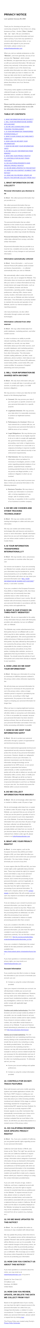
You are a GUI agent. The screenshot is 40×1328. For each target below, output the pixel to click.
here (22, 1317)
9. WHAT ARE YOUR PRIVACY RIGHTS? (17, 156)
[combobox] (36, 1327)
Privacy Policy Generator (12, 1323)
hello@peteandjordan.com (21, 836)
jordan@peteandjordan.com (13, 48)
